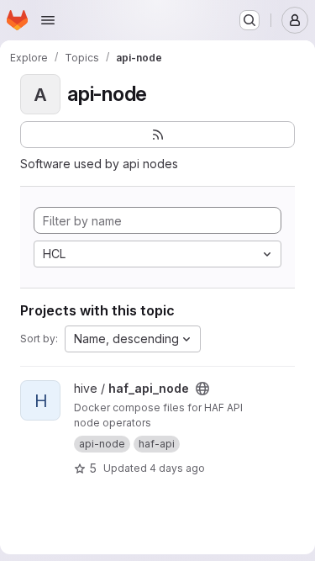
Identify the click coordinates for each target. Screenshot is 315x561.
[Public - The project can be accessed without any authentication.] (202, 388)
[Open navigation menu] (47, 20)
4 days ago (177, 468)
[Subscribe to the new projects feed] (157, 134)
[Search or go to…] (249, 20)
